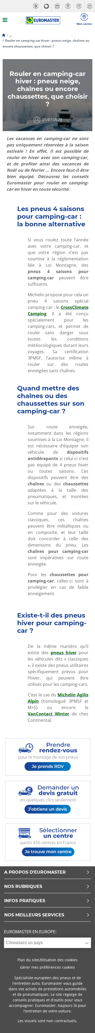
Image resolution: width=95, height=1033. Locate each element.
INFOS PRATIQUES (24, 901)
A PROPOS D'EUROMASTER (35, 872)
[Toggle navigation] (5, 20)
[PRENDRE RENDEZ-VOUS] (89, 6)
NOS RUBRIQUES (23, 886)
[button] (10, 35)
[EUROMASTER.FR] (35, 6)
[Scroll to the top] (81, 1022)
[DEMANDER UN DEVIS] (79, 6)
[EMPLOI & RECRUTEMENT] (57, 6)
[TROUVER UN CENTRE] (68, 6)
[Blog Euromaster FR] (43, 20)
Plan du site (27, 959)
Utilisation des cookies (58, 959)
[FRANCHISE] (46, 6)
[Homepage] (3, 35)
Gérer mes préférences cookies (47, 967)
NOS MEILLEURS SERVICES (34, 915)
